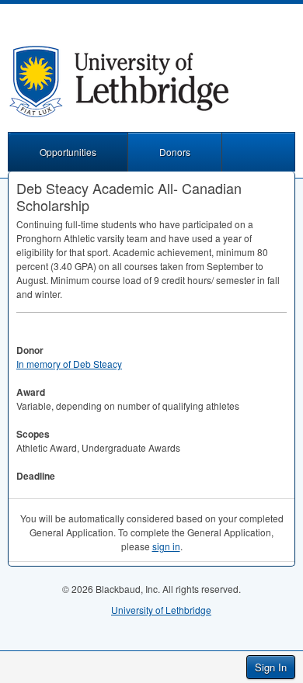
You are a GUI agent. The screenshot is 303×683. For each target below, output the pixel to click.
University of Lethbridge (161, 609)
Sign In (271, 667)
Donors (174, 151)
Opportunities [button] (68, 151)
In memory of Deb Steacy (69, 363)
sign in (166, 546)
